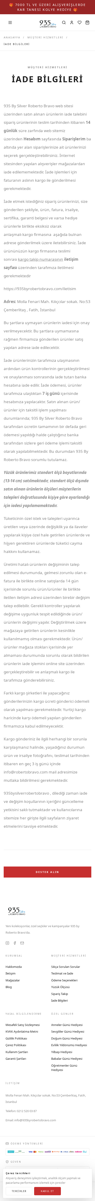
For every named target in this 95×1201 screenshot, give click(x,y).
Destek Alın (47, 872)
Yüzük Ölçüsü (60, 987)
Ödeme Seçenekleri (64, 980)
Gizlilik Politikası (16, 1038)
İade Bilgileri (59, 1000)
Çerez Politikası (16, 1045)
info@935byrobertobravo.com (31, 1120)
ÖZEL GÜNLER (62, 1013)
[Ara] (64, 22)
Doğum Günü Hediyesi (66, 1038)
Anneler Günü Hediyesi (67, 1025)
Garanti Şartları (16, 1059)
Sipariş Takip (59, 994)
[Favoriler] (79, 22)
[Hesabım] (72, 22)
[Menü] (10, 22)
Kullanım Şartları (17, 1052)
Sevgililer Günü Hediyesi (67, 1031)
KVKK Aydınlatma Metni (22, 1031)
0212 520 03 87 (21, 1111)
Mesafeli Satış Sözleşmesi (23, 1025)
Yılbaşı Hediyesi (61, 1052)
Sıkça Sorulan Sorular (65, 967)
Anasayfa (12, 37)
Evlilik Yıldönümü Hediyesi (69, 1045)
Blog (9, 987)
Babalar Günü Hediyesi (66, 1059)
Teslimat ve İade (62, 973)
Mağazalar (13, 980)
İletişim (10, 973)
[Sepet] (87, 22)
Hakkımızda (14, 967)
